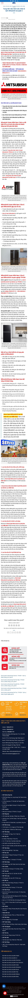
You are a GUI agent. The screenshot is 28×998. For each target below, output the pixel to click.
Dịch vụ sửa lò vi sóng (14, 989)
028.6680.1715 (10, 731)
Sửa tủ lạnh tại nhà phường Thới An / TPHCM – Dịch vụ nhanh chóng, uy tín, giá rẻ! (13, 676)
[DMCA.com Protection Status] (14, 996)
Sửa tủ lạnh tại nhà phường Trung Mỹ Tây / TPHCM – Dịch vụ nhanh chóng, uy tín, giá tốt (13, 684)
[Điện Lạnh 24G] (14, 3)
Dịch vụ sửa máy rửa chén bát (19, 987)
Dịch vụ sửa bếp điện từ (8, 988)
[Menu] (2, 3)
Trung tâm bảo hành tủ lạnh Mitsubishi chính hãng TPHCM (14, 7)
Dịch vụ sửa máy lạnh (7, 987)
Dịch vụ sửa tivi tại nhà (19, 988)
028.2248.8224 (22, 71)
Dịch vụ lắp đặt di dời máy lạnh (14, 992)
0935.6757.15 (5, 72)
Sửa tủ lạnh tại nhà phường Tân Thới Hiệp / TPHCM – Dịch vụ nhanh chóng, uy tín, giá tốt (13, 680)
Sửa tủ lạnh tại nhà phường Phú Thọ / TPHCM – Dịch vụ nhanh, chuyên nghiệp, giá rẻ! (13, 693)
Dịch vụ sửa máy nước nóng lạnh (13, 990)
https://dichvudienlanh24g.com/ (14, 751)
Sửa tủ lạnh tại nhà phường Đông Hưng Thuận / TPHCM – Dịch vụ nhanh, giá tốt (14, 689)
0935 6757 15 (9, 715)
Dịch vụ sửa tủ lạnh (18, 986)
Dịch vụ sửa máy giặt (9, 986)
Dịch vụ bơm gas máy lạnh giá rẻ (14, 991)
